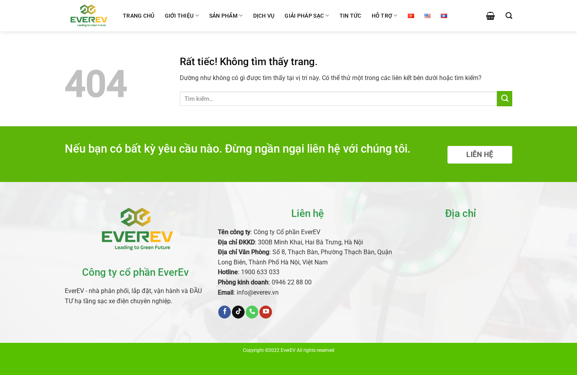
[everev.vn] (88, 15)
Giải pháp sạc (304, 16)
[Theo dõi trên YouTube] (265, 312)
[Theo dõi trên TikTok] (238, 312)
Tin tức (351, 16)
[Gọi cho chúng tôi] (252, 312)
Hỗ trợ (382, 16)
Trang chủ (139, 16)
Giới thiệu (179, 16)
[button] (490, 15)
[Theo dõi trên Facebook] (224, 312)
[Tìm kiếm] (509, 16)
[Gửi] (504, 98)
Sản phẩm (223, 16)
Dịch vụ (264, 16)
